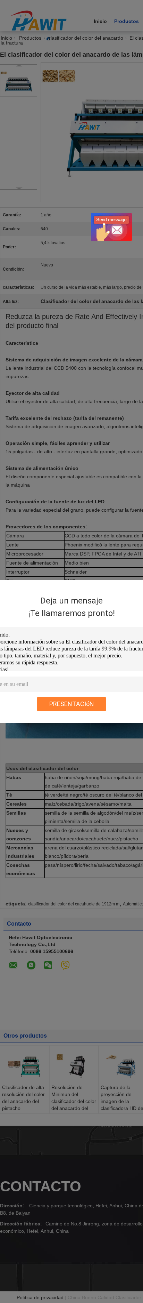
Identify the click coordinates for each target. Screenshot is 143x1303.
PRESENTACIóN (71, 704)
